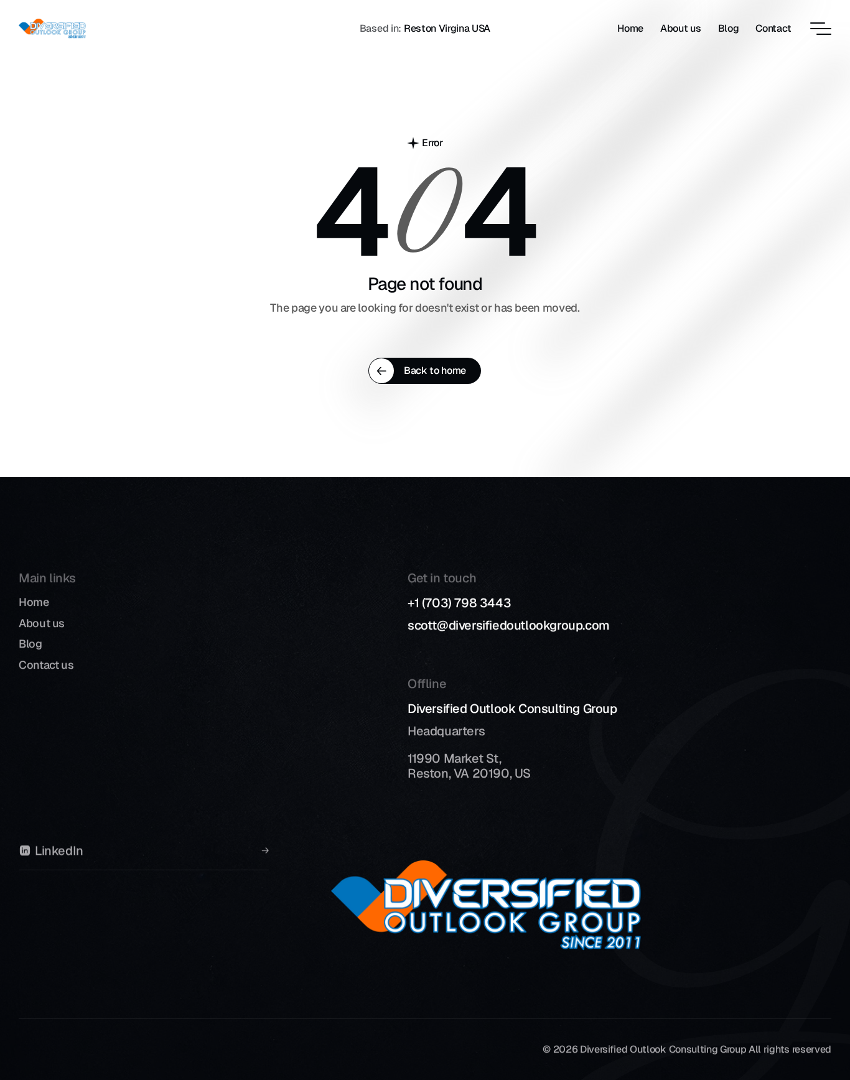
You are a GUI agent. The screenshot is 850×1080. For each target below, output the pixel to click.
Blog (30, 643)
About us (42, 623)
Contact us (46, 665)
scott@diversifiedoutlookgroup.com (509, 625)
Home (34, 602)
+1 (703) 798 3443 (459, 603)
